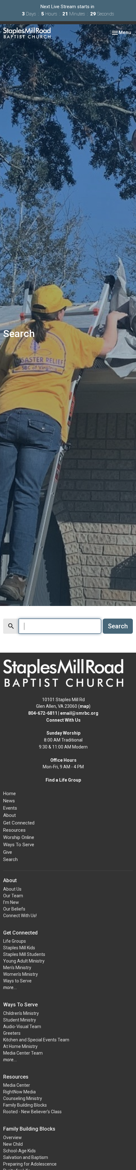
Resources (14, 830)
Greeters (12, 1033)
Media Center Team (23, 1053)
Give (7, 852)
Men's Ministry (17, 967)
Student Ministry (19, 1019)
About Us (12, 889)
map (84, 706)
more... (10, 987)
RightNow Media (19, 1091)
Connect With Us (63, 720)
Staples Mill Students (24, 954)
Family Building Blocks (25, 1105)
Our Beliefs (14, 908)
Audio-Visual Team (22, 1026)
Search (118, 626)
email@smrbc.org (79, 713)
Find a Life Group (63, 780)
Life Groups (14, 941)
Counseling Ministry (22, 1098)
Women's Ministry (20, 974)
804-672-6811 (42, 713)
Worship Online (18, 837)
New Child (13, 1144)
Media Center (16, 1085)
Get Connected (18, 823)
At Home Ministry (20, 1046)
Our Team (13, 895)
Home (9, 793)
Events (10, 808)
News (9, 801)
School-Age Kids (19, 1150)
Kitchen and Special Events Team (36, 1039)
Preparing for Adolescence (30, 1164)
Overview (12, 1137)
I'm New (11, 902)
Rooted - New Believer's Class (32, 1111)
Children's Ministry (21, 1013)
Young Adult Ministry (24, 960)
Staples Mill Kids (19, 947)
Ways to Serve (17, 980)
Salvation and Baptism (25, 1157)
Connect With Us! (20, 915)
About (9, 815)
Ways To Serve (18, 844)
